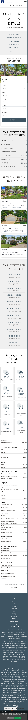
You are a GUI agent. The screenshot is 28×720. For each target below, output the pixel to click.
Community (14, 608)
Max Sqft (4, 112)
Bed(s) (3, 92)
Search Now (14, 120)
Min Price (4, 79)
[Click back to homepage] (7, 1)
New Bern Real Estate (14, 596)
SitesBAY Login (14, 624)
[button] (25, 2)
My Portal (19, 5)
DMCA (14, 619)
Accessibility (14, 616)
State (14, 598)
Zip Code (14, 606)
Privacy (14, 614)
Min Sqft (4, 105)
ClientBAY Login (14, 621)
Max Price (4, 85)
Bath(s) (4, 99)
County (14, 601)
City (14, 603)
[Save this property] (25, 188)
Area (14, 611)
